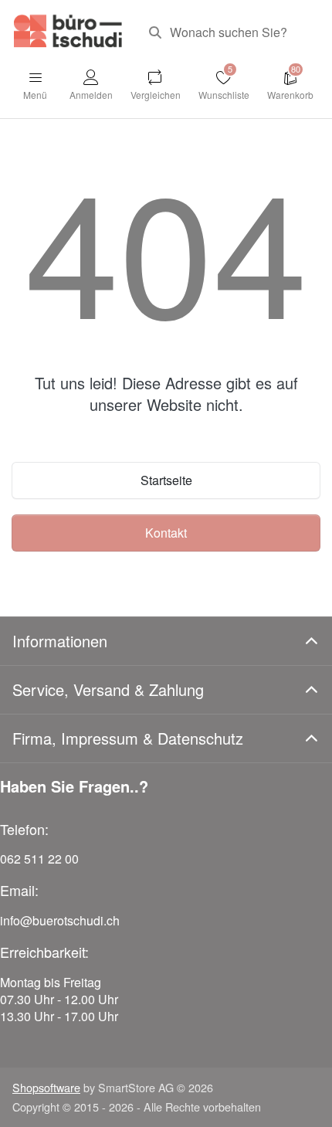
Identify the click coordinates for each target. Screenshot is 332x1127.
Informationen (59, 641)
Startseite (166, 480)
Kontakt (166, 532)
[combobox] (228, 32)
